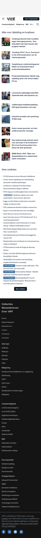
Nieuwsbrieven (10, 307)
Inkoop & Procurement (10, 480)
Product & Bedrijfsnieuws (11, 507)
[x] (9, 532)
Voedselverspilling (8, 464)
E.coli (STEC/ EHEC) (8, 411)
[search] (37, 24)
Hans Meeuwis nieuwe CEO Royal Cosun (17, 214)
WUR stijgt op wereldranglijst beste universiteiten (20, 192)
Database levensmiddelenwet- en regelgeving (17, 372)
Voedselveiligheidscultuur (11, 419)
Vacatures (5, 338)
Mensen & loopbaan (9, 491)
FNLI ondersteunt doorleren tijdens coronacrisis (20, 207)
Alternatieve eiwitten (9, 443)
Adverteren (5, 334)
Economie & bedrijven (9, 488)
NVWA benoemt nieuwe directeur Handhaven (19, 176)
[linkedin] (15, 532)
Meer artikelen (20, 289)
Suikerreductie (7, 447)
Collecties (7, 304)
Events (4, 318)
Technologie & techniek (10, 503)
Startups (5, 355)
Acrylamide (6, 430)
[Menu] (3, 19)
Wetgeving (6, 368)
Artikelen (5, 348)
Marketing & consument (10, 495)
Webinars (5, 352)
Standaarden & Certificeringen (12, 391)
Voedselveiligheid (9, 404)
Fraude (4, 423)
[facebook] (3, 532)
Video (4, 363)
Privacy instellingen (9, 526)
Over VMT (7, 311)
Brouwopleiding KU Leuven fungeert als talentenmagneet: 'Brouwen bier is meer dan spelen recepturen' (19, 281)
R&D (3, 439)
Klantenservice (7, 326)
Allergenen (5, 394)
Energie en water (7, 468)
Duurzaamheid (7, 460)
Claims (4, 387)
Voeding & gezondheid (9, 499)
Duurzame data (7, 471)
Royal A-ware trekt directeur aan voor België (18, 211)
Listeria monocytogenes (10, 408)
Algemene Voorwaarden (10, 524)
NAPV (4, 379)
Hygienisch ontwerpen (10, 415)
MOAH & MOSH (7, 434)
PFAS (3, 427)
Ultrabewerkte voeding (9, 451)
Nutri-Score (6, 383)
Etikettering (6, 375)
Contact (4, 330)
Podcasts (5, 359)
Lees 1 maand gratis (31, 19)
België (4, 484)
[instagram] (21, 532)
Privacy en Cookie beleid (28, 524)
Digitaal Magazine (8, 322)
